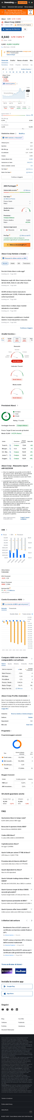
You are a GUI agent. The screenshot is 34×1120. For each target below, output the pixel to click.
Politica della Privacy (6, 1104)
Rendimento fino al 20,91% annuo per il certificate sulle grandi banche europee (17, 951)
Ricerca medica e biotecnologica (22, 713)
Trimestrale (12, 608)
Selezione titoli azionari (15, 7)
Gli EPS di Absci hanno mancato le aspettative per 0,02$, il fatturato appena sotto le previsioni (16, 294)
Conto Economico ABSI (11, 599)
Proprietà (18, 65)
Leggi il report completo (24, 518)
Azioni (4, 7)
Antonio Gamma (9, 935)
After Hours (6, 47)
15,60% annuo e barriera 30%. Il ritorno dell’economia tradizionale (17, 941)
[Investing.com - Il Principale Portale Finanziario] (11, 2)
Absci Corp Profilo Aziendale (14, 696)
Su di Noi (21, 1019)
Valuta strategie (11, 54)
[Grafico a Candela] (3, 69)
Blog (2, 1019)
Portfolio (4, 1026)
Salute (30, 717)
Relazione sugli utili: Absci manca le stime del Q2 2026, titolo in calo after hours (16, 281)
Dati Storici (25, 65)
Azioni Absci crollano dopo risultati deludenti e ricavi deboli (13, 307)
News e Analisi (22, 60)
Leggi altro (4, 708)
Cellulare (4, 1022)
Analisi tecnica (8, 334)
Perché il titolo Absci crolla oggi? (13, 271)
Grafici (12, 60)
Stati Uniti (29, 724)
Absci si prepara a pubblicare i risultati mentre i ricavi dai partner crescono (15, 318)
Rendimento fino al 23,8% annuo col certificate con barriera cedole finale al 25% (17, 930)
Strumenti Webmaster (7, 1030)
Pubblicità (21, 1022)
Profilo (11, 65)
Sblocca (28, 115)
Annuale (4, 608)
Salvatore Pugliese (10, 945)
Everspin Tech (7, 799)
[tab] (9, 339)
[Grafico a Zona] (6, 69)
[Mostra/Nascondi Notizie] (12, 69)
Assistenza (21, 1026)
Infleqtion (20, 799)
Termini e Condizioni (6, 1098)
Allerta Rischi (4, 1110)
